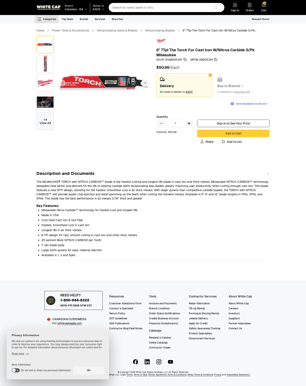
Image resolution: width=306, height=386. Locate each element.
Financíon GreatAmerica (163, 323)
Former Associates (240, 323)
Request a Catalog (160, 337)
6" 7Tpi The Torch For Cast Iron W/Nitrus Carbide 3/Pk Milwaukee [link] (219, 31)
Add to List (234, 142)
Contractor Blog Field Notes (125, 328)
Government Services (202, 338)
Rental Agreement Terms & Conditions (167, 374)
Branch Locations (159, 308)
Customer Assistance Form (125, 303)
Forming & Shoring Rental (204, 313)
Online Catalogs (158, 342)
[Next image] (144, 83)
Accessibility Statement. (238, 374)
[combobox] (160, 7)
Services (100, 19)
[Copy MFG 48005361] (216, 60)
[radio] (184, 85)
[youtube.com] (170, 361)
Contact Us (235, 328)
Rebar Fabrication (199, 303)
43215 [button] (189, 92)
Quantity (162, 117)
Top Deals (67, 19)
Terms (130, 374)
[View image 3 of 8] (45, 83)
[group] (213, 85)
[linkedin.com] (147, 361)
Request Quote (260, 19)
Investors (234, 313)
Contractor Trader (160, 347)
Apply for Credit (198, 323)
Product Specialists (200, 333)
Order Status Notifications (164, 313)
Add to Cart (233, 133)
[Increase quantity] (189, 123)
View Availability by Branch (251, 103)
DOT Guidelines (118, 318)
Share (209, 142)
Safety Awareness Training (204, 328)
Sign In (235, 10)
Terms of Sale (140, 374)
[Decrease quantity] (161, 123)
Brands (84, 19)
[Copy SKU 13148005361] (185, 60)
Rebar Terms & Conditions (200, 374)
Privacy (217, 374)
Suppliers (234, 318)
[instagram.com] (158, 361)
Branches (117, 19)
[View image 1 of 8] (45, 44)
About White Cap (239, 303)
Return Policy (117, 313)
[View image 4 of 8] (45, 102)
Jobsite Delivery (198, 318)
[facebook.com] (135, 361)
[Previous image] (62, 83)
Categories (49, 19)
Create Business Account (164, 318)
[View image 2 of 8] (45, 64)
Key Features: (47, 206)
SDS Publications (119, 323)
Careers (233, 308)
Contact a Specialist (121, 308)
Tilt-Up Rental (197, 308)
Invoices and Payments (163, 303)
